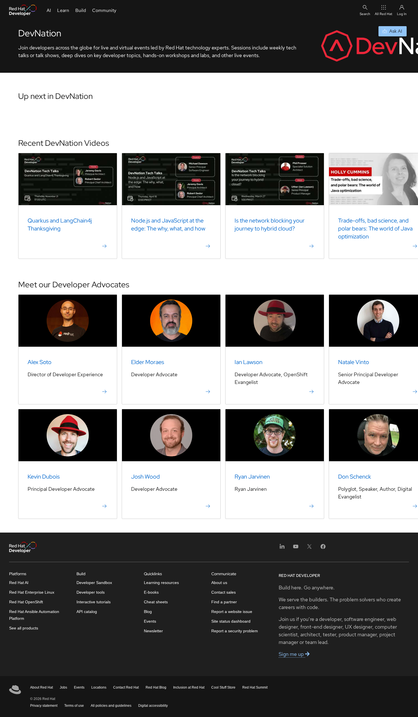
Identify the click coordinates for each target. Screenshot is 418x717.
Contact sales (223, 592)
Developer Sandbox (94, 582)
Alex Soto (39, 362)
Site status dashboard (231, 621)
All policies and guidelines (111, 706)
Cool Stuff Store (223, 687)
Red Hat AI (18, 582)
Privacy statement (43, 706)
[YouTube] (295, 548)
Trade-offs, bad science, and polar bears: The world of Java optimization (375, 228)
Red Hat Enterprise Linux (31, 592)
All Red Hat (383, 14)
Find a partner (224, 602)
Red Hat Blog (156, 687)
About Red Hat (41, 687)
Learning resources (161, 582)
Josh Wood (145, 476)
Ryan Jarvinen (252, 476)
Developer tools (90, 592)
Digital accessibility (153, 706)
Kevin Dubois (44, 476)
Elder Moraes (147, 362)
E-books (151, 592)
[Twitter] (309, 548)
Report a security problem (234, 631)
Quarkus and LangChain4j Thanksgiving (60, 224)
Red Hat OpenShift (26, 602)
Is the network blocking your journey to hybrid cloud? (270, 224)
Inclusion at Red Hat (188, 687)
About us (219, 582)
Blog (148, 611)
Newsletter (153, 631)
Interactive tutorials (93, 602)
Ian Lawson (248, 362)
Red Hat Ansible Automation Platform (34, 615)
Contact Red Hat (126, 687)
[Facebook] (323, 548)
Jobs (63, 687)
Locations (98, 687)
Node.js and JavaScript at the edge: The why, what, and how (168, 224)
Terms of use (74, 706)
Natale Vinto (353, 362)
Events (150, 621)
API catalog (86, 611)
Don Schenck (354, 476)
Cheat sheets (156, 602)
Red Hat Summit (255, 687)
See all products (23, 628)
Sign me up (292, 654)
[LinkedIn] (282, 548)
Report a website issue (231, 611)
